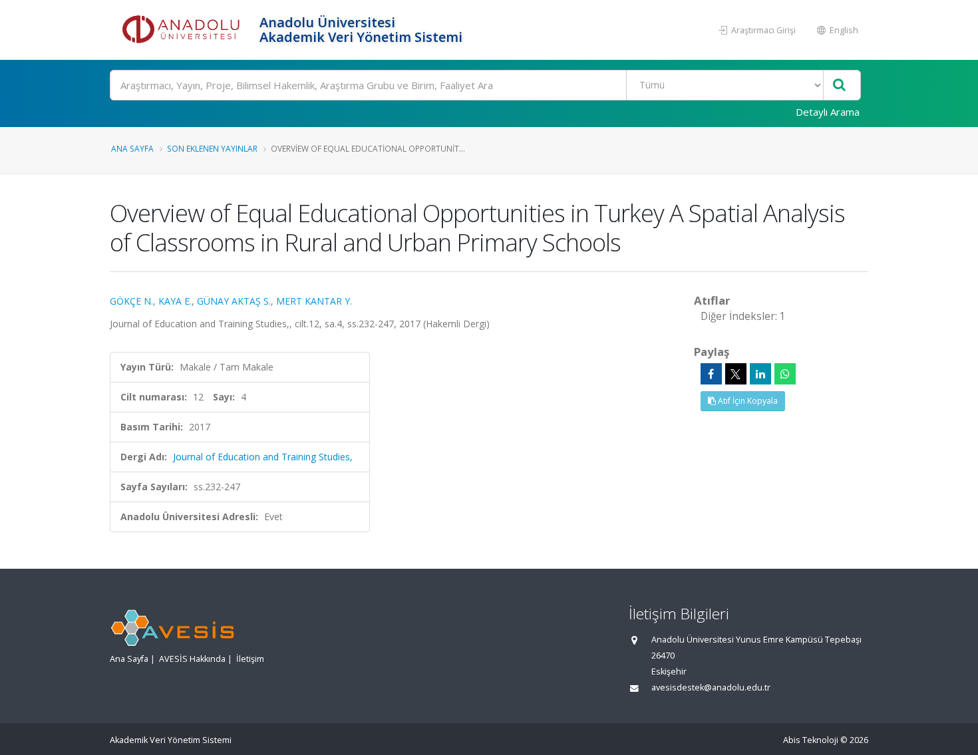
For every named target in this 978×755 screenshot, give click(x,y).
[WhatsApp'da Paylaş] (785, 373)
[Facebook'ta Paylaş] (711, 373)
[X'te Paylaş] (735, 373)
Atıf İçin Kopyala (747, 400)
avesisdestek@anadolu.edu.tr (710, 687)
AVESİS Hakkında (192, 659)
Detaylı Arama (828, 111)
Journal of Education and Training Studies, (263, 456)
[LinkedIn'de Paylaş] (760, 373)
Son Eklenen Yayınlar (212, 148)
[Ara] (839, 85)
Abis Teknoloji (810, 740)
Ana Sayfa (132, 148)
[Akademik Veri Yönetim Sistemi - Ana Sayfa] (183, 30)
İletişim (250, 659)
